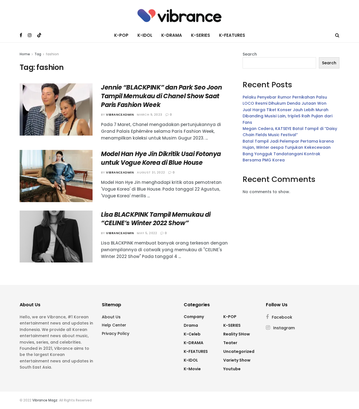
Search (250, 54)
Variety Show (236, 360)
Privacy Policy (115, 333)
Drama (191, 325)
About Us (111, 317)
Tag (37, 54)
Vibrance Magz (44, 400)
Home (25, 54)
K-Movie (192, 369)
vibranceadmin (120, 114)
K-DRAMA (171, 35)
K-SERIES (200, 35)
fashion (52, 54)
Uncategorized (238, 351)
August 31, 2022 (151, 172)
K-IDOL (144, 35)
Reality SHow (236, 334)
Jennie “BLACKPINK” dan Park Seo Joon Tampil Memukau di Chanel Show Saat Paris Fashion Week (161, 96)
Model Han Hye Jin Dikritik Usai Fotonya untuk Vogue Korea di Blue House (161, 158)
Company (194, 316)
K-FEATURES (232, 35)
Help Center (114, 325)
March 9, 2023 (149, 114)
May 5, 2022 (147, 233)
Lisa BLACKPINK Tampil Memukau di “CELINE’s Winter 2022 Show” (156, 219)
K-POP (121, 35)
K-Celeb (192, 334)
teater (230, 343)
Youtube (232, 369)
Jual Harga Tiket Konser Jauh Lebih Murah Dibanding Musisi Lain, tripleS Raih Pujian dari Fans (287, 116)
